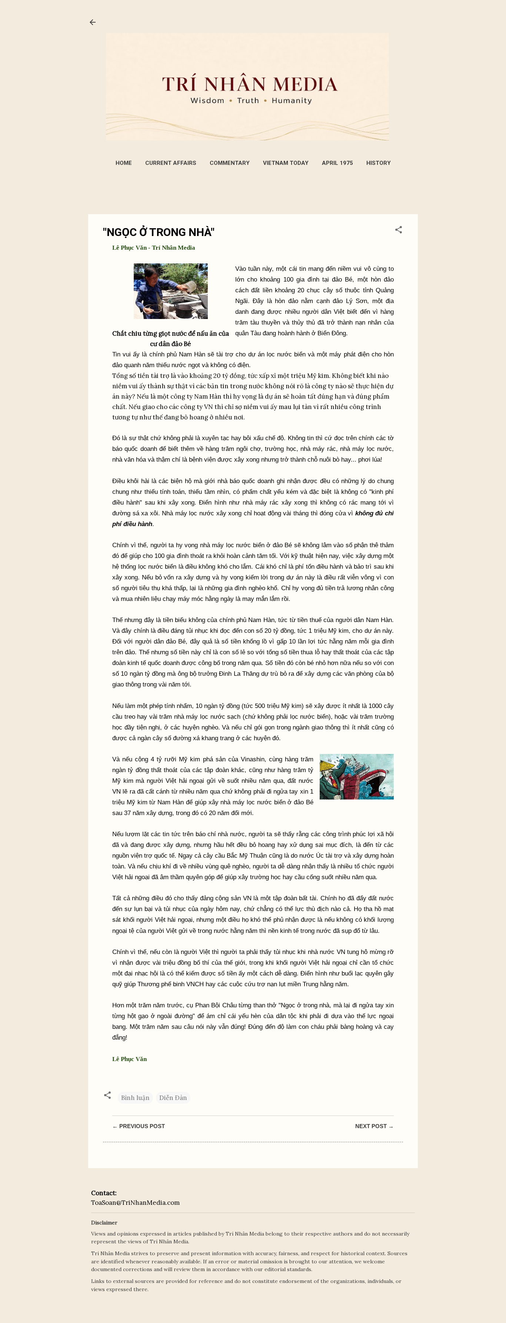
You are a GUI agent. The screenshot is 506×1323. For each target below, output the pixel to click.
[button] (398, 230)
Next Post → (374, 1126)
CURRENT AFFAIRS (170, 163)
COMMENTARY (230, 163)
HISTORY (378, 163)
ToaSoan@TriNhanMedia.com (135, 1203)
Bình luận (135, 1098)
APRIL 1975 (337, 163)
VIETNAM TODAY (286, 163)
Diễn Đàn (173, 1098)
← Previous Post (138, 1126)
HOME (124, 163)
